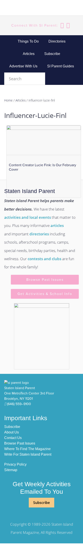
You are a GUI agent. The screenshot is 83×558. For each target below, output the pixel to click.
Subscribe (12, 427)
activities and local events (27, 217)
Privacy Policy (15, 464)
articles (57, 225)
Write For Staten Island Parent (27, 454)
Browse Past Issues (45, 279)
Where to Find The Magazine (27, 449)
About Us (11, 432)
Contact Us (13, 438)
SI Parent (26, 8)
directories (39, 233)
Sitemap (10, 470)
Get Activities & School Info (44, 294)
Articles (20, 100)
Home (8, 100)
